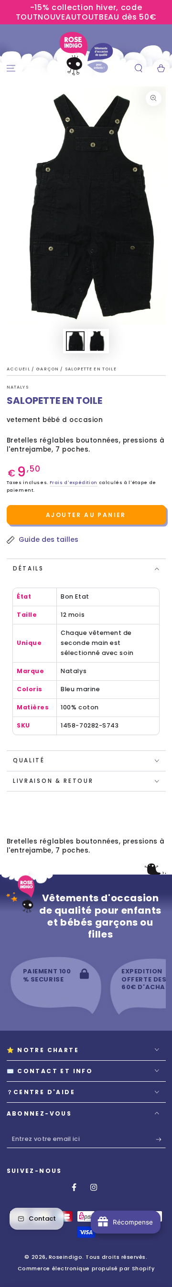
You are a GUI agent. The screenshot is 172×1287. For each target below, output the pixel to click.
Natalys (18, 387)
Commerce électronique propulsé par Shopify (86, 1268)
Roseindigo (65, 1257)
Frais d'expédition (73, 482)
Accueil (19, 369)
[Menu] (11, 68)
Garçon (48, 369)
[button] (138, 68)
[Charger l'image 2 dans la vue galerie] (97, 341)
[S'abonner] (161, 1139)
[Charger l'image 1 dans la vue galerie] (75, 341)
